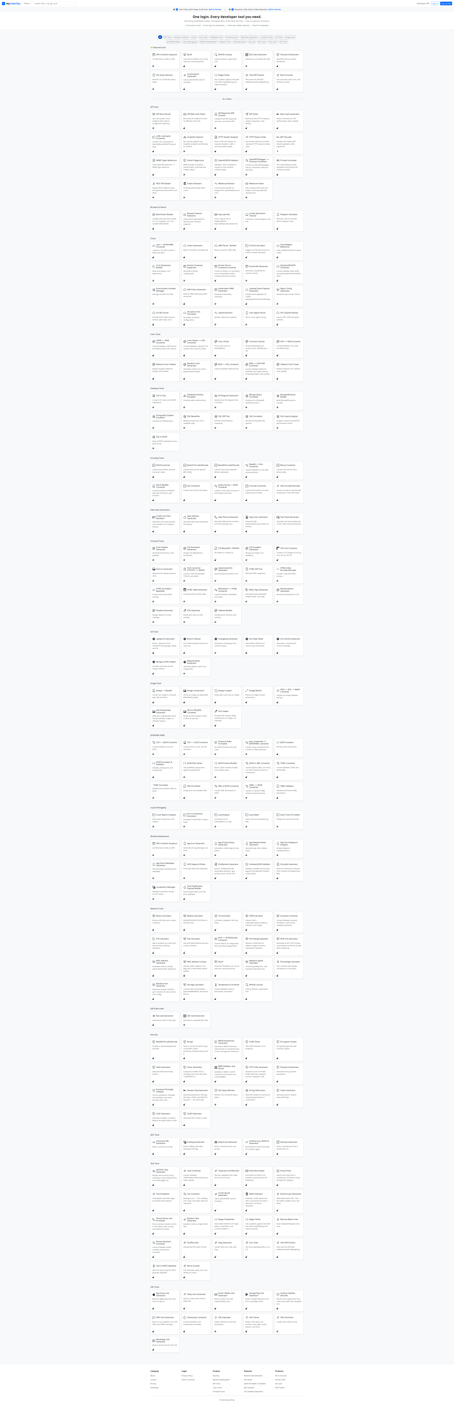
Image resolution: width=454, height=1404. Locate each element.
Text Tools (272, 42)
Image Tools (290, 37)
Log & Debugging (190, 42)
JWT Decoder (249, 1387)
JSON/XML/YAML (173, 42)
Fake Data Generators (249, 37)
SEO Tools (262, 42)
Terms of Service (188, 1380)
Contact (153, 1380)
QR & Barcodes (239, 42)
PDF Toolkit (279, 1387)
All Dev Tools (280, 1380)
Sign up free (446, 3)
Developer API (423, 3)
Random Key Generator (253, 1376)
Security (252, 42)
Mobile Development (208, 42)
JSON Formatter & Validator (255, 1383)
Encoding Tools (232, 37)
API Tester (248, 1380)
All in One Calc (281, 1376)
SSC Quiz (278, 1383)
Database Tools (217, 37)
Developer (154, 1387)
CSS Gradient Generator (253, 1391)
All (160, 37)
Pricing (153, 1383)
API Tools (167, 37)
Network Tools (225, 42)
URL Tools (283, 42)
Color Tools (203, 37)
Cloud (193, 37)
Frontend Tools (267, 37)
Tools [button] (26, 3)
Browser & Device (181, 37)
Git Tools (279, 37)
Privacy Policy (187, 1376)
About (152, 1376)
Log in (434, 3)
